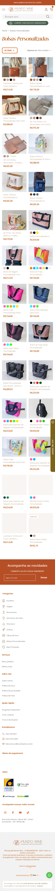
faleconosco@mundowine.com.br (19, 744)
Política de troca (8, 685)
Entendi (40, 886)
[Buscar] (47, 16)
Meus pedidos (8, 661)
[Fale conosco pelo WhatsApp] (49, 875)
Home (4, 30)
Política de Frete (8, 695)
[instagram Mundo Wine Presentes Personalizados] (5, 812)
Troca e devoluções (10, 720)
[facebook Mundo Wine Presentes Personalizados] (13, 812)
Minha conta (7, 666)
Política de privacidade (11, 690)
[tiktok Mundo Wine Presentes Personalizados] (28, 812)
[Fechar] (52, 422)
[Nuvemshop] (27, 867)
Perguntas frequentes (11, 710)
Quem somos (7, 680)
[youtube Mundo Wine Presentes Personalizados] (20, 812)
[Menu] (4, 10)
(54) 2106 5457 (11, 734)
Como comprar (8, 715)
